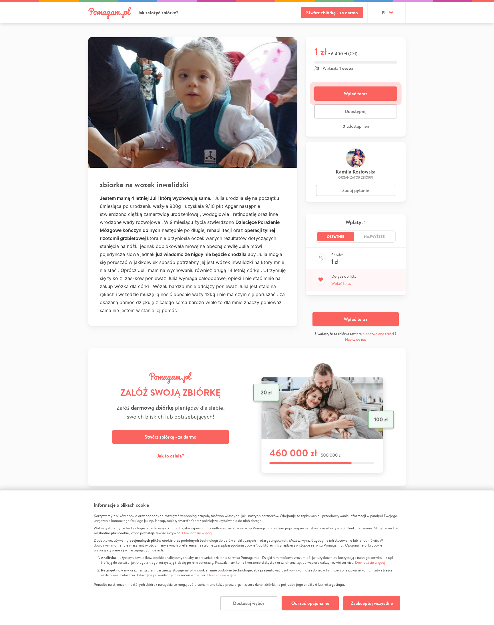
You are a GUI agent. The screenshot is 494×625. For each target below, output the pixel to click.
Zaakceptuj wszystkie (372, 603)
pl (384, 12)
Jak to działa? (170, 456)
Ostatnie (335, 236)
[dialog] (247, 557)
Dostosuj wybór (248, 603)
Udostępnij (355, 111)
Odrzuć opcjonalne (310, 603)
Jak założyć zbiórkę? (158, 12)
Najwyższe (374, 236)
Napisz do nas (355, 339)
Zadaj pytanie (355, 190)
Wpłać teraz (355, 93)
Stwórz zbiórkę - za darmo (332, 12)
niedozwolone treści (378, 333)
